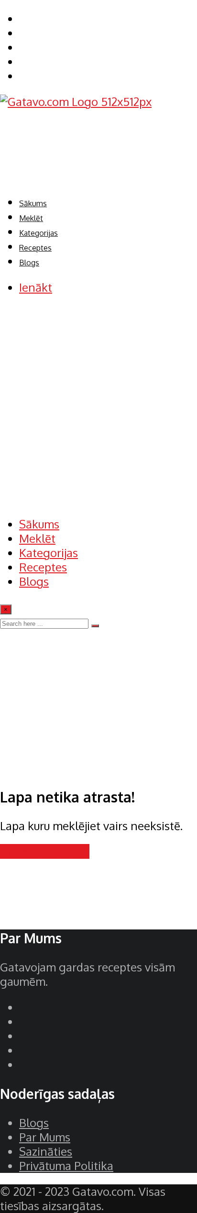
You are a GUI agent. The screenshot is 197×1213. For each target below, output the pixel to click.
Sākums (33, 203)
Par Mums (44, 1136)
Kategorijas (38, 233)
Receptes (35, 248)
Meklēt (31, 218)
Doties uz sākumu (44, 851)
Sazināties (45, 1151)
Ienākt (35, 287)
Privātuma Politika (66, 1165)
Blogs (29, 262)
